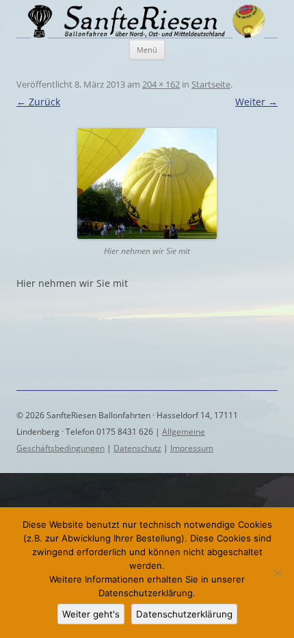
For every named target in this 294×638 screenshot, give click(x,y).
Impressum (191, 448)
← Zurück (38, 101)
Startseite (210, 84)
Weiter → (256, 101)
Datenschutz (137, 448)
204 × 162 (161, 84)
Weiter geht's (91, 614)
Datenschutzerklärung (184, 614)
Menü (147, 49)
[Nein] (277, 573)
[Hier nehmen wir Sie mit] (147, 183)
